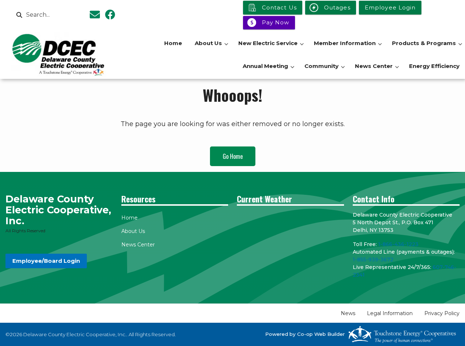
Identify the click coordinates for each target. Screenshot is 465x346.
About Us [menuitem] (211, 47)
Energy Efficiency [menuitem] (434, 66)
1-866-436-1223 (398, 244)
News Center (138, 244)
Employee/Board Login (46, 260)
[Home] (59, 54)
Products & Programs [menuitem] (427, 47)
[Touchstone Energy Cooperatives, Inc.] (402, 334)
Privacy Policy (442, 313)
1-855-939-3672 (373, 259)
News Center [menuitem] (377, 70)
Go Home (233, 156)
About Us (133, 231)
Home (129, 217)
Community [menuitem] (324, 70)
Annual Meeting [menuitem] (268, 70)
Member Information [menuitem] (348, 47)
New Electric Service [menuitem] (271, 47)
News (348, 313)
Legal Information (390, 313)
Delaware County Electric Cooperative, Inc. (58, 210)
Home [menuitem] (173, 43)
